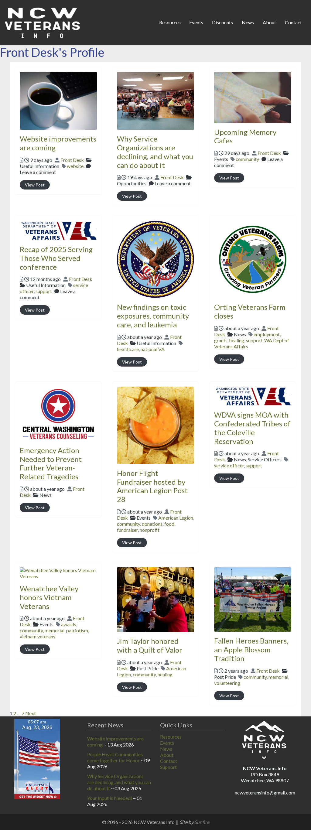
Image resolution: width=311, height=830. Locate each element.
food (169, 524)
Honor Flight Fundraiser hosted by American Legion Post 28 (152, 486)
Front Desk (72, 160)
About (269, 22)
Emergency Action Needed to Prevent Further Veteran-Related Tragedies (51, 463)
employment (267, 334)
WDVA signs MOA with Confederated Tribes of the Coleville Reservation (252, 427)
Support (168, 767)
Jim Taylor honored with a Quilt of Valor (149, 645)
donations (152, 524)
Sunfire (201, 822)
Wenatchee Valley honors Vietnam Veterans (49, 597)
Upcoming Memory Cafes (245, 136)
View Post (35, 184)
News (248, 22)
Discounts (222, 22)
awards (68, 624)
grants (220, 340)
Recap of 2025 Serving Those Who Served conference (56, 258)
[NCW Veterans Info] (43, 21)
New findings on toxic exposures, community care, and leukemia (153, 315)
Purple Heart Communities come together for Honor (115, 757)
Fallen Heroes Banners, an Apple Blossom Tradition (251, 649)
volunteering (227, 683)
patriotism (77, 630)
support (44, 291)
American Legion (175, 518)
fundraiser (127, 530)
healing (236, 340)
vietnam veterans (37, 636)
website (75, 166)
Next (30, 713)
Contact (293, 22)
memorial (54, 630)
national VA (153, 349)
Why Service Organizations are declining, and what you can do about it (155, 151)
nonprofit (149, 530)
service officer (229, 465)
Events (196, 22)
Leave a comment (38, 172)
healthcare (128, 349)
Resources (170, 22)
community (247, 159)
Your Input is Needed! (109, 798)
